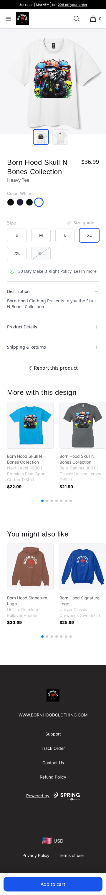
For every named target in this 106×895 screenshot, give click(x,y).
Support (53, 733)
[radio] (16, 235)
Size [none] (11, 223)
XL (89, 235)
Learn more (85, 271)
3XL (41, 253)
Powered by (37, 795)
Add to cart (53, 884)
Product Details (22, 327)
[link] (30, 425)
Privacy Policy (35, 855)
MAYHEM (42, 4)
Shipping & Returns (26, 347)
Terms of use (71, 855)
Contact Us (53, 762)
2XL (17, 253)
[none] (80, 223)
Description (18, 291)
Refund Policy (53, 776)
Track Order (53, 748)
